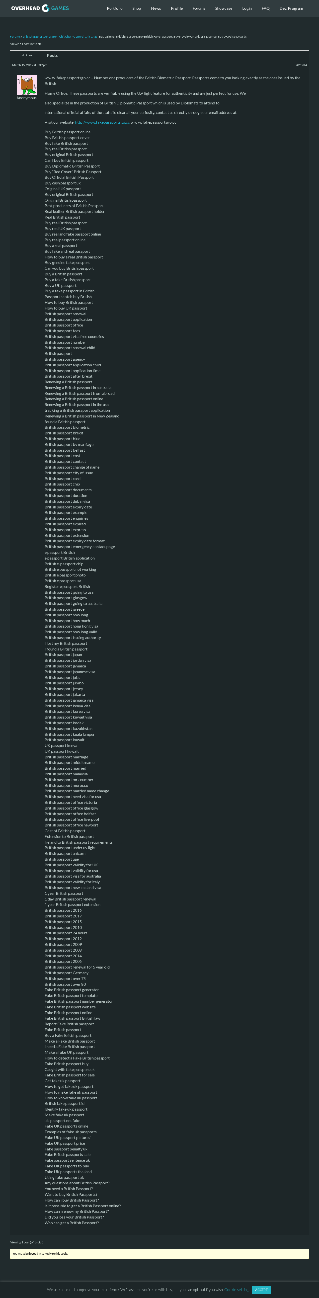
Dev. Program (291, 8)
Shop (137, 8)
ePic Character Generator (40, 36)
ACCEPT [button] (261, 1290)
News (156, 8)
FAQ (266, 8)
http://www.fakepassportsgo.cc (102, 122)
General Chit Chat (85, 36)
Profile (177, 8)
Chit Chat (65, 36)
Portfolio (115, 8)
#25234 (301, 65)
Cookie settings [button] (237, 1289)
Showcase (223, 8)
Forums (199, 8)
